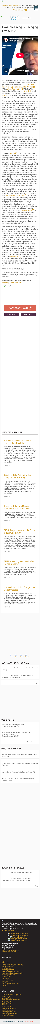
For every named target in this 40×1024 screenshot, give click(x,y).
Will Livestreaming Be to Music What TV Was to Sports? (19, 562)
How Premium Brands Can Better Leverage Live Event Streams (17, 441)
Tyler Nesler (15, 18)
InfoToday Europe (7, 1003)
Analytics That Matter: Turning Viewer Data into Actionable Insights (16, 733)
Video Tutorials (6, 968)
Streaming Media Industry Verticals (12, 973)
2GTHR (12, 153)
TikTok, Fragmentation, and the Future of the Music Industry (19, 531)
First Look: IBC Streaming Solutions (13, 725)
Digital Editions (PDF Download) (12, 964)
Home (3, 961)
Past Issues (28, 314)
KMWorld (4, 1005)
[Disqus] (20, 348)
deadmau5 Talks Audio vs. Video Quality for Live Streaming (17, 476)
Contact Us (5, 985)
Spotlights (5, 981)
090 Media (26, 91)
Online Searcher (6, 1006)
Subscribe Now (18, 308)
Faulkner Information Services (11, 1000)
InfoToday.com (6, 1001)
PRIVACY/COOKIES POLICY (9, 951)
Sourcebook (5, 978)
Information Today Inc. (8, 930)
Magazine (6, 963)
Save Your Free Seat (19, 10)
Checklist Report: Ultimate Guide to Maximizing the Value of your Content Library (17, 879)
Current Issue (12, 314)
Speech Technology (8, 1010)
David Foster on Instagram (14, 195)
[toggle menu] (36, 8)
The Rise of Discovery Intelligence (21, 873)
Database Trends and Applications (12, 994)
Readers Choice (6, 976)
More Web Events (32, 742)
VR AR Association (13, 89)
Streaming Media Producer (10, 1013)
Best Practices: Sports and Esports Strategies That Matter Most (17, 676)
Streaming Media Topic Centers (11, 971)
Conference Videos (7, 966)
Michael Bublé (27, 210)
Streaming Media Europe (9, 1012)
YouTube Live (14, 257)
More (36, 683)
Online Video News (7, 980)
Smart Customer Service (9, 1008)
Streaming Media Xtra (8, 970)
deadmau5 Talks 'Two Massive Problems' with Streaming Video (17, 507)
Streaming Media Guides (9, 975)
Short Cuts (13, 19)
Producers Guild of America (23, 87)
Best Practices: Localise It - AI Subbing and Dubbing (20, 669)
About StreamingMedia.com (10, 983)
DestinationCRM (6, 996)
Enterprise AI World (7, 998)
